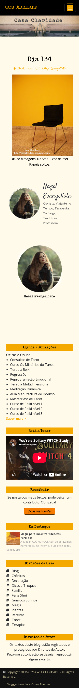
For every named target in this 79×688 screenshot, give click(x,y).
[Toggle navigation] (70, 8)
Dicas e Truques (24, 585)
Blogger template (19, 684)
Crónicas (18, 575)
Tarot (16, 620)
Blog (15, 571)
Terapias (18, 624)
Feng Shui (19, 595)
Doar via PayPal (39, 511)
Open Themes (40, 684)
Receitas (18, 615)
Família (17, 590)
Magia (16, 605)
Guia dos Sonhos (24, 600)
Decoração (20, 580)
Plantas (17, 610)
